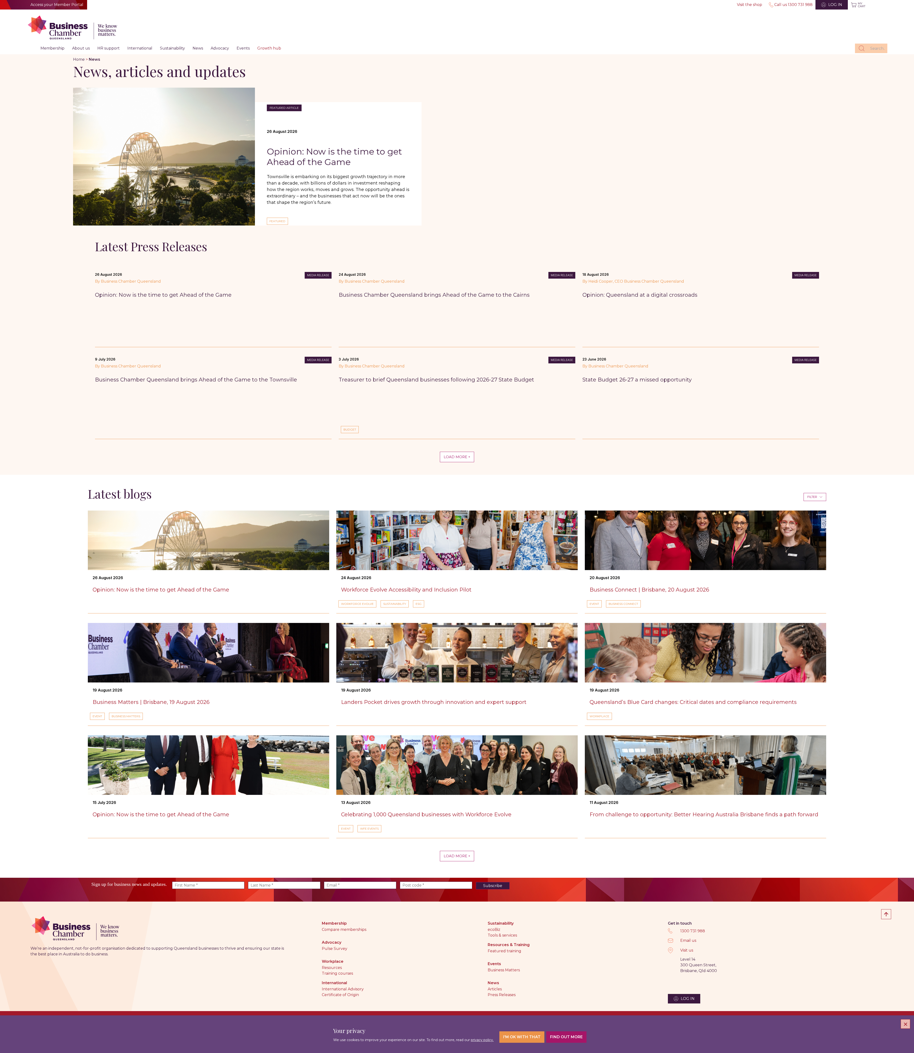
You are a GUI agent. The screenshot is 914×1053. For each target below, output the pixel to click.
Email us (688, 940)
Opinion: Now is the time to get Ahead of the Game (334, 156)
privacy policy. (482, 1040)
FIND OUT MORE (566, 1037)
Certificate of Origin (340, 995)
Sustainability (172, 48)
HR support (108, 48)
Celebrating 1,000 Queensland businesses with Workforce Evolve (426, 814)
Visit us (686, 950)
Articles (495, 989)
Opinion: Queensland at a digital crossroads (639, 295)
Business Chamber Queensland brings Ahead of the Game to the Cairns (434, 295)
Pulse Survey (334, 948)
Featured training (504, 951)
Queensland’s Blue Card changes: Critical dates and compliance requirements (694, 702)
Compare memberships (344, 929)
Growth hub (269, 48)
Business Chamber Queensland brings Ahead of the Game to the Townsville (198, 379)
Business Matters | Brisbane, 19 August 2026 (151, 702)
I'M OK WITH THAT (522, 1037)
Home (79, 59)
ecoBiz (494, 929)
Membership (52, 48)
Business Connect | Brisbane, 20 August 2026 (649, 590)
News (198, 48)
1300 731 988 (692, 931)
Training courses (337, 973)
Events (243, 48)
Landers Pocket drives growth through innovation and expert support (434, 702)
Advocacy (220, 48)
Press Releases (502, 995)
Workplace (332, 961)
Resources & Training (509, 945)
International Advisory (343, 989)
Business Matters (504, 970)
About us (81, 48)
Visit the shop (749, 4)
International (139, 48)
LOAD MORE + (457, 457)
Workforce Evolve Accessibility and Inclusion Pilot (406, 590)
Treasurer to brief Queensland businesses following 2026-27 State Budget (436, 379)
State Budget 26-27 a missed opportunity (637, 379)
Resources (332, 967)
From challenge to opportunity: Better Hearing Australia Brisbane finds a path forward (704, 814)
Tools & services (502, 935)
